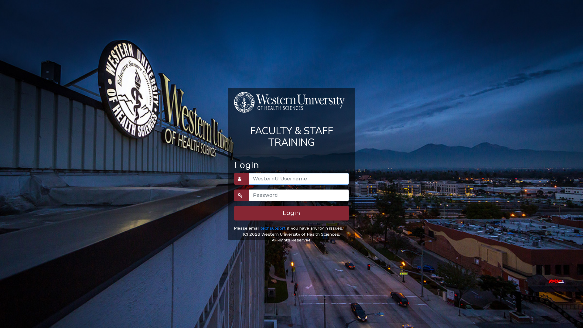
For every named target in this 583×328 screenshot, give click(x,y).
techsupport (273, 228)
